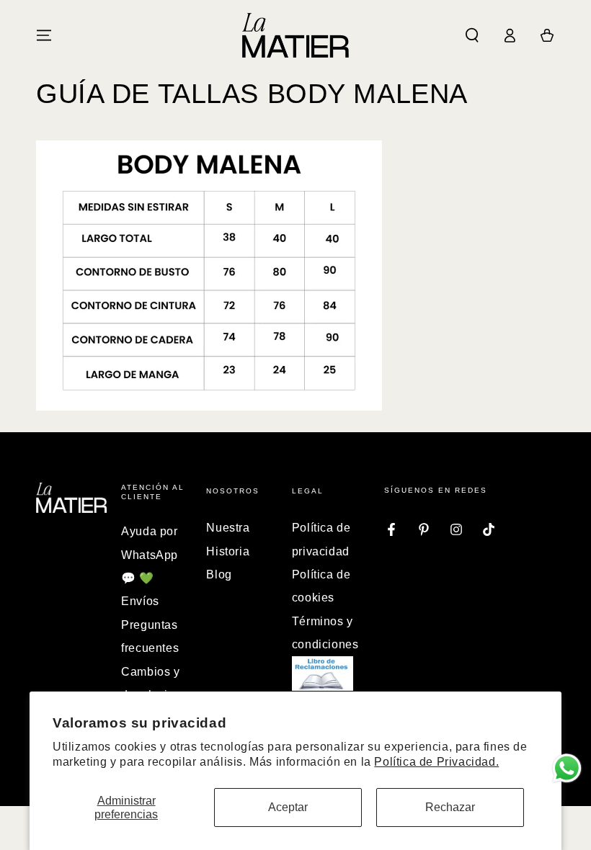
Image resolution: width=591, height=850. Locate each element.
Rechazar (450, 807)
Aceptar (288, 807)
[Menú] (44, 35)
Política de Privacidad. (436, 762)
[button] (472, 35)
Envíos (140, 601)
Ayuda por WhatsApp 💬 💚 (149, 554)
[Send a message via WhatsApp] (567, 768)
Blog (218, 574)
